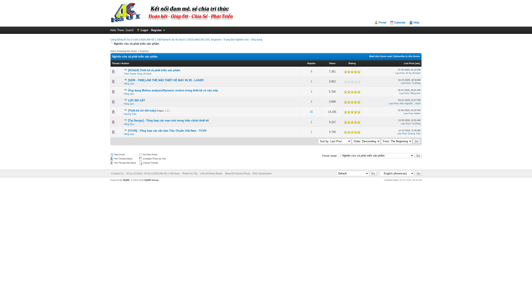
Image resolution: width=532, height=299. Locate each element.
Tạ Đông (416, 83)
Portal (382, 22)
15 (311, 111)
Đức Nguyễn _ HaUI (410, 103)
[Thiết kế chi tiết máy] (142, 110)
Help (416, 22)
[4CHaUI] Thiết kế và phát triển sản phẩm (154, 70)
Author (125, 63)
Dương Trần (130, 114)
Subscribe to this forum (407, 56)
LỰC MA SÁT (136, 100)
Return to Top (190, 173)
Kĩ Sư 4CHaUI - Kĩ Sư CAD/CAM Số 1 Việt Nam (153, 173)
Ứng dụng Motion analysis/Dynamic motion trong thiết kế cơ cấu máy (173, 90)
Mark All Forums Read (237, 173)
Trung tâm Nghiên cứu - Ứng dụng (242, 39)
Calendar (400, 22)
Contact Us (117, 173)
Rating (352, 63)
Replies (311, 63)
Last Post (409, 63)
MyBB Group (151, 180)
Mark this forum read (380, 56)
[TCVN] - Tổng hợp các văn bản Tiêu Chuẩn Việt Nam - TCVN (167, 130)
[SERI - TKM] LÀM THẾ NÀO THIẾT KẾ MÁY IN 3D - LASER (165, 80)
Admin (417, 113)
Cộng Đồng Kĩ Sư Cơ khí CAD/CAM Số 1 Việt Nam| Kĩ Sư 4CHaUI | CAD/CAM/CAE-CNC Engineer (165, 39)
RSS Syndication (262, 173)
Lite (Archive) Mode (211, 173)
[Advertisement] (266, 193)
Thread (115, 63)
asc (417, 63)
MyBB (126, 180)
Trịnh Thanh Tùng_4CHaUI (137, 73)
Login (144, 30)
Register (156, 30)
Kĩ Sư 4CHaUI (413, 73)
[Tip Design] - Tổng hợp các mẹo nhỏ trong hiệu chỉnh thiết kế (168, 120)
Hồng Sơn (129, 83)
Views (332, 63)
